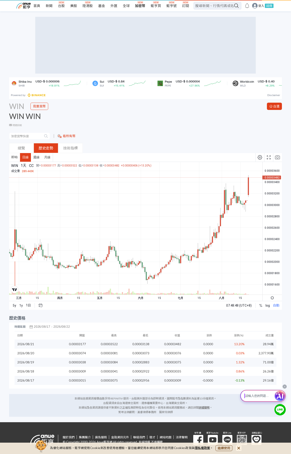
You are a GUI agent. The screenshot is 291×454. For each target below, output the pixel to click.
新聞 (49, 6)
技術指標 (70, 148)
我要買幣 (39, 106)
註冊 (269, 5)
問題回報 (17, 125)
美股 (73, 6)
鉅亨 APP (242, 440)
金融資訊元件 (120, 437)
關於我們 (69, 437)
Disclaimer (273, 95)
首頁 (36, 6)
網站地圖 (165, 437)
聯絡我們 (139, 437)
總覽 (21, 148)
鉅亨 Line (227, 440)
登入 (261, 5)
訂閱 (185, 6)
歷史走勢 (46, 148)
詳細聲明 (204, 407)
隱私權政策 (202, 448)
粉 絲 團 (198, 440)
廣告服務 (101, 437)
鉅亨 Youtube (213, 440)
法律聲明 (182, 437)
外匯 (113, 6)
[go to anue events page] (247, 5)
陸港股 (88, 6)
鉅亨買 (156, 6)
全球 (126, 6)
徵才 (152, 437)
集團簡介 (85, 437)
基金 (101, 6)
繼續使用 (224, 448)
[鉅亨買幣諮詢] (280, 409)
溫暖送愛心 (256, 440)
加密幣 (140, 6)
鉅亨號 (171, 6)
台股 (61, 6)
